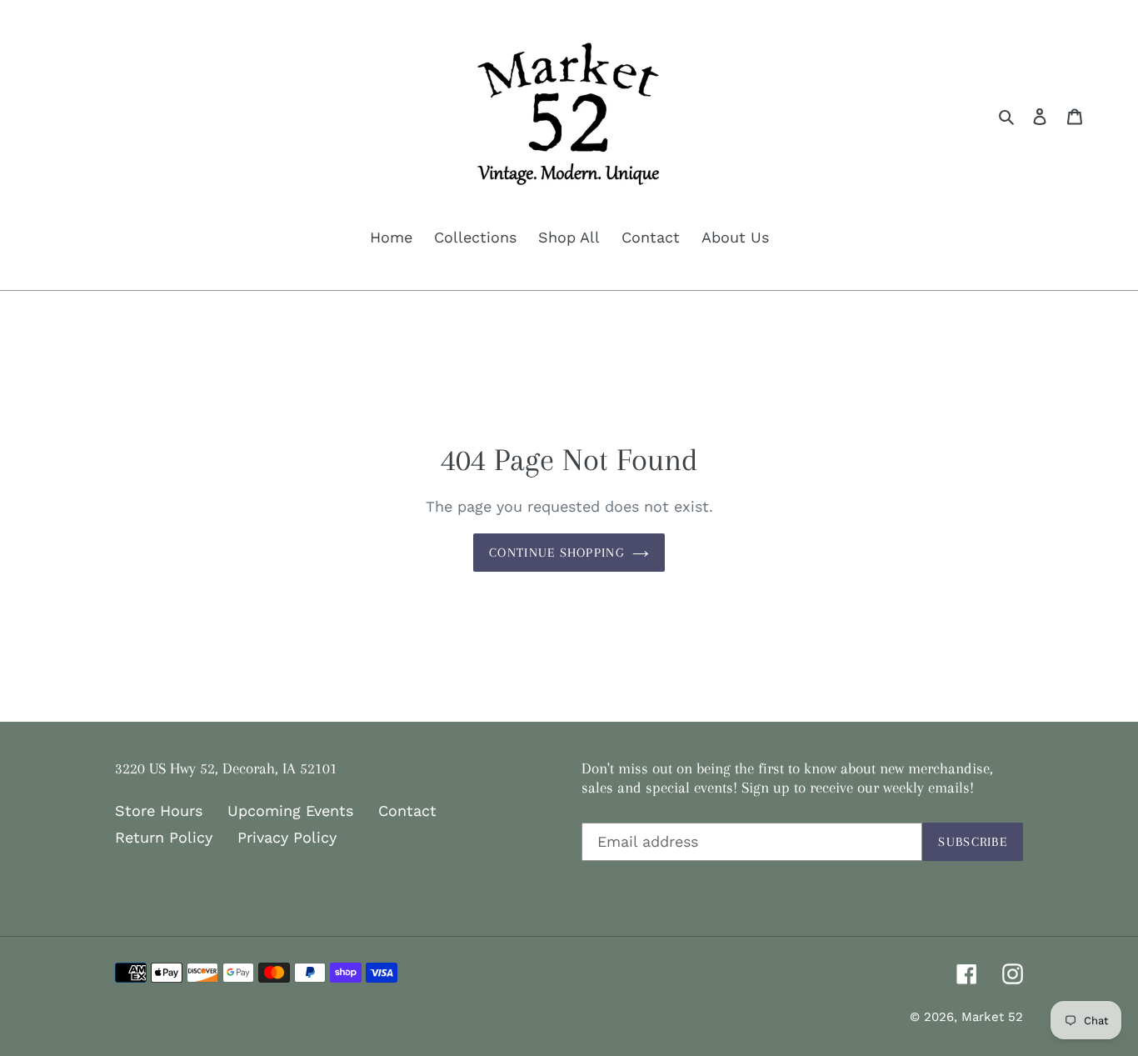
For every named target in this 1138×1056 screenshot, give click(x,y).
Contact (407, 810)
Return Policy (163, 837)
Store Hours (158, 810)
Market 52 (992, 1016)
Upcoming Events (290, 810)
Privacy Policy (287, 837)
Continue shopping (556, 552)
